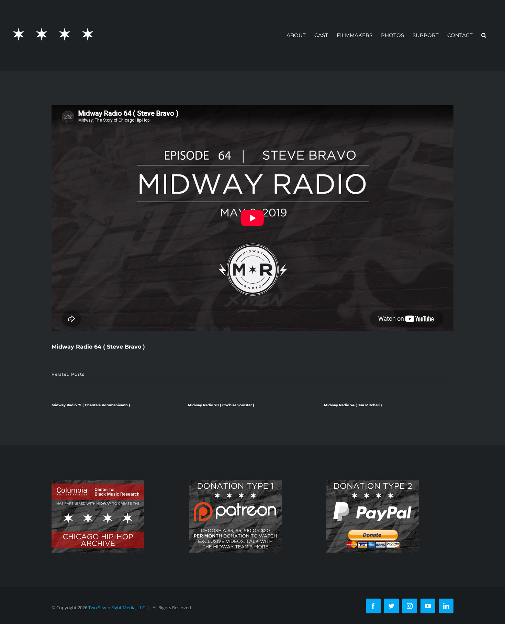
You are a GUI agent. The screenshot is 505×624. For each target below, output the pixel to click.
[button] (483, 35)
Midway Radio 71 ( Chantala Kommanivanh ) (91, 405)
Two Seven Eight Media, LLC (116, 607)
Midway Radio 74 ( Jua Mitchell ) (353, 405)
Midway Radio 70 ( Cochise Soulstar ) (221, 405)
